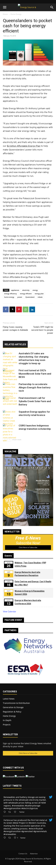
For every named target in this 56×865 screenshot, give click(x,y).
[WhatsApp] (25, 309)
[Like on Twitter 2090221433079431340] (16, 812)
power (19, 297)
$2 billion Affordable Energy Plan (23, 146)
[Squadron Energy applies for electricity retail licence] (10, 417)
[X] (12, 309)
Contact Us (23, 853)
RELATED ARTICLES (15, 344)
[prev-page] (4, 439)
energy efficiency (10, 293)
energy (35, 290)
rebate (40, 297)
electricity (25, 290)
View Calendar (9, 611)
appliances (15, 290)
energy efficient (26, 293)
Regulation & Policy (12, 711)
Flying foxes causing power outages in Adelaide (15, 328)
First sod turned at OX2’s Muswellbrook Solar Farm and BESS (35, 373)
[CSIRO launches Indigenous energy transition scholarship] (10, 436)
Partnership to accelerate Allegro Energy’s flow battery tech (34, 387)
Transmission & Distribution (16, 703)
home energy (9, 297)
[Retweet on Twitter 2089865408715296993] (10, 838)
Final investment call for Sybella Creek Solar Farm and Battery (35, 401)
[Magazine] (28, 525)
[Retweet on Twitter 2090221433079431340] (10, 812)
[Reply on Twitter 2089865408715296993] (5, 838)
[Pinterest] (19, 309)
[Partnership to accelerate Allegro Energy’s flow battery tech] (10, 392)
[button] (4, 7)
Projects (6, 724)
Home (5, 14)
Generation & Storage (13, 707)
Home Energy (15, 14)
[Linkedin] (32, 309)
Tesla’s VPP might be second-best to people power (42, 330)
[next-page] (9, 439)
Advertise (34, 853)
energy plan (39, 293)
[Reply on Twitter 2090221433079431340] (5, 812)
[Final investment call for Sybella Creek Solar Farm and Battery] (10, 401)
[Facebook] (6, 309)
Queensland (29, 297)
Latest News (9, 698)
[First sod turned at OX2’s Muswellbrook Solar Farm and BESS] (10, 376)
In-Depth (7, 720)
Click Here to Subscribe (28, 547)
